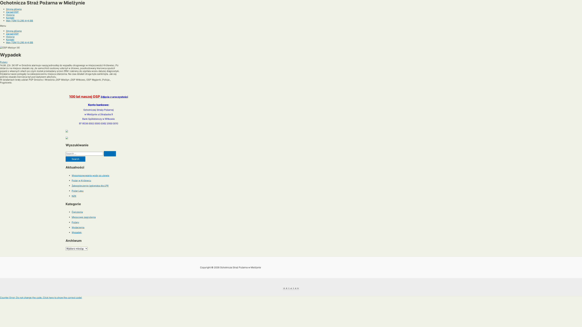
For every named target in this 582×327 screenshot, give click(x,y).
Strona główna (14, 9)
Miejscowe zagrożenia (84, 217)
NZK (74, 196)
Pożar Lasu (78, 190)
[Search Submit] (110, 153)
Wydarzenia (78, 227)
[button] (291, 25)
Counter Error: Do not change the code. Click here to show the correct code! (41, 297)
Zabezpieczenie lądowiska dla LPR (90, 185)
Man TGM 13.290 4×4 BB (19, 20)
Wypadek (77, 232)
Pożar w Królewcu (81, 180)
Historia (10, 14)
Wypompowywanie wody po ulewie (90, 175)
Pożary (3, 62)
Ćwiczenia (77, 212)
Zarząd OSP (12, 12)
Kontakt (10, 17)
